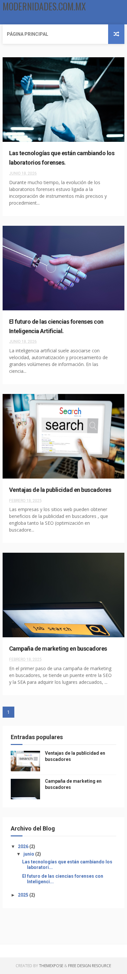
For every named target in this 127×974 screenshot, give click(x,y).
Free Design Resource (89, 965)
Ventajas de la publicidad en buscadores (60, 489)
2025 (23, 895)
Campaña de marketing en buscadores (58, 648)
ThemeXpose (51, 965)
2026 (23, 846)
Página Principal (27, 34)
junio (29, 854)
